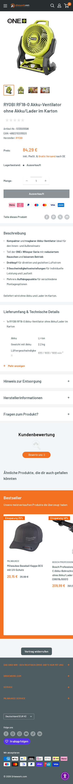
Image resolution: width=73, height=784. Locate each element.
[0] (66, 6)
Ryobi (19, 137)
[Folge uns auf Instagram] (19, 733)
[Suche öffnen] (52, 6)
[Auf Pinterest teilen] (53, 216)
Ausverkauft (36, 193)
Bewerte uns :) (37, 454)
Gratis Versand (47, 156)
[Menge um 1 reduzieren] (26, 180)
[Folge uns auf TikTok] (32, 733)
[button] (65, 776)
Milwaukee (13, 561)
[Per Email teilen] (66, 216)
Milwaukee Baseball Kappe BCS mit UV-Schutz (25, 567)
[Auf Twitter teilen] (60, 216)
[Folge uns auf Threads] (12, 733)
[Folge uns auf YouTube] (26, 733)
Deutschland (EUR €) (15, 716)
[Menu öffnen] (5, 5)
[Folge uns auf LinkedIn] (39, 733)
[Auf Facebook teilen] (46, 216)
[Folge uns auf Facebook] (6, 733)
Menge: (8, 180)
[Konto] (59, 6)
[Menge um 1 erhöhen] (45, 180)
